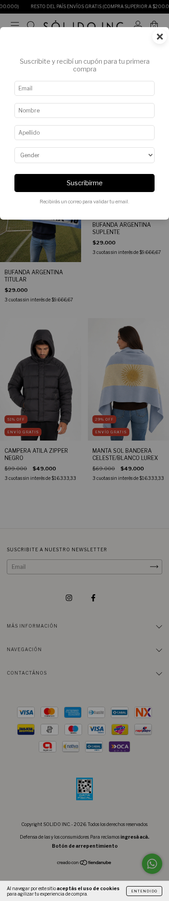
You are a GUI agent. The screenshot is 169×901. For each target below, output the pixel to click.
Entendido (144, 891)
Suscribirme (85, 183)
